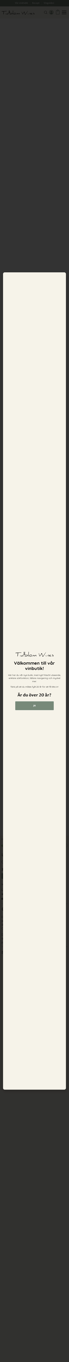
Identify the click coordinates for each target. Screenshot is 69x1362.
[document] (34, 681)
